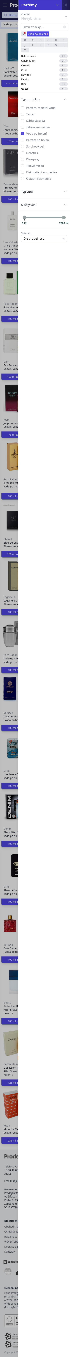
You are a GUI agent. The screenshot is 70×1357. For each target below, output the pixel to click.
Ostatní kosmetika (38, 179)
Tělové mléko (35, 166)
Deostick (32, 153)
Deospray (32, 159)
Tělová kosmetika (38, 127)
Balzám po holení (38, 140)
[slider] (24, 217)
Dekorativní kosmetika (41, 172)
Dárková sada (35, 121)
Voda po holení (36, 134)
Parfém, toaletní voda (40, 108)
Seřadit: (26, 233)
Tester (30, 114)
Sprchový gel (35, 146)
